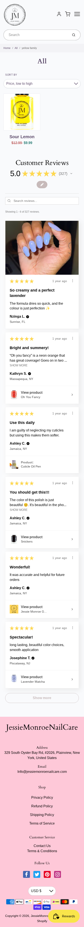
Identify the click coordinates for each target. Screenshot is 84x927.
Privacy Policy (42, 797)
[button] (71, 173)
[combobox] (35, 35)
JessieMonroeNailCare (42, 727)
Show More (19, 365)
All (16, 48)
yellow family (29, 48)
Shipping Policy (42, 815)
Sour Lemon (21, 136)
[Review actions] (73, 281)
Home (7, 48)
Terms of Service (42, 823)
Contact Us (42, 846)
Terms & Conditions (42, 851)
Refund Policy (42, 806)
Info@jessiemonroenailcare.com (42, 771)
